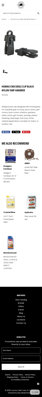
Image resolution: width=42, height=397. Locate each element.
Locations (21, 319)
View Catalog (21, 299)
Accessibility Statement (20, 380)
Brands (21, 303)
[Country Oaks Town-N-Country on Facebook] (38, 384)
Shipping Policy (12, 377)
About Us (21, 316)
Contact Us (21, 323)
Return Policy (30, 375)
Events (21, 309)
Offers (21, 306)
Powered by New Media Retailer (20, 393)
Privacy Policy (18, 375)
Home (4, 19)
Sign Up (21, 367)
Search (8, 375)
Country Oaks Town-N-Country (23, 390)
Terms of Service (27, 377)
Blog (21, 313)
